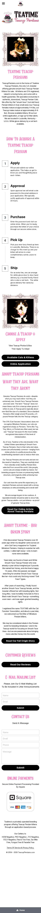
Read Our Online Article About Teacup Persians (20, 510)
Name (5, 695)
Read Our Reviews (20, 664)
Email (5, 701)
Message (7, 752)
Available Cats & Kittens (20, 357)
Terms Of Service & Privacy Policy (20, 848)
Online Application (20, 364)
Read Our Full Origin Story (20, 640)
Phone (6, 745)
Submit (20, 708)
